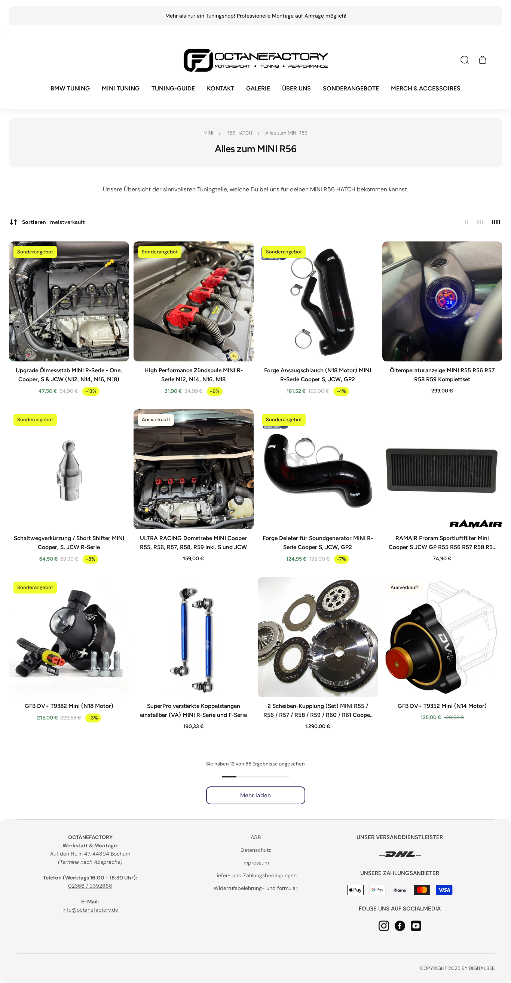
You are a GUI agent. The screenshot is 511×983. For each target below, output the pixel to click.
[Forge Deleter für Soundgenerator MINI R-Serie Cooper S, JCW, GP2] (318, 469)
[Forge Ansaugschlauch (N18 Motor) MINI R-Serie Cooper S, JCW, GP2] (318, 301)
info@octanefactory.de (90, 909)
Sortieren (53, 222)
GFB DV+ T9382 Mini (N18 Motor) (69, 705)
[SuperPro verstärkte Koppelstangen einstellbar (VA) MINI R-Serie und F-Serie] (194, 637)
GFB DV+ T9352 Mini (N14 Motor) (442, 705)
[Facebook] (400, 925)
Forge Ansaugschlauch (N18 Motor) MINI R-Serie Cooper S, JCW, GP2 (317, 375)
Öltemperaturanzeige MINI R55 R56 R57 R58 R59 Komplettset (442, 375)
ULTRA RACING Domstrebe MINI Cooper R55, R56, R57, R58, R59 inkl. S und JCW (193, 542)
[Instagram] (384, 925)
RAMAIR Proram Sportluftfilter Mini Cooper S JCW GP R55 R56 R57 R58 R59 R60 (442, 542)
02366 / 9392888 (90, 885)
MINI (209, 133)
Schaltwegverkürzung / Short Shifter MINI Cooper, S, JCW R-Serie (69, 542)
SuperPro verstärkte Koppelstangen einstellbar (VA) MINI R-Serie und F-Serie (193, 710)
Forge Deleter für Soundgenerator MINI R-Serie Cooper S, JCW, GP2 (318, 542)
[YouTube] (416, 925)
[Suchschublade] (465, 60)
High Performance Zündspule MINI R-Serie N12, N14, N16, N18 (193, 375)
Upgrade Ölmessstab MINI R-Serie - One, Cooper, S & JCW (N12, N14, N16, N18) (69, 375)
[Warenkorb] (483, 60)
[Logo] (255, 60)
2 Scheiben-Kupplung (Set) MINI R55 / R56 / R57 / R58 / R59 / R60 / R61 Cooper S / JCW (317, 710)
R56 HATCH (239, 133)
